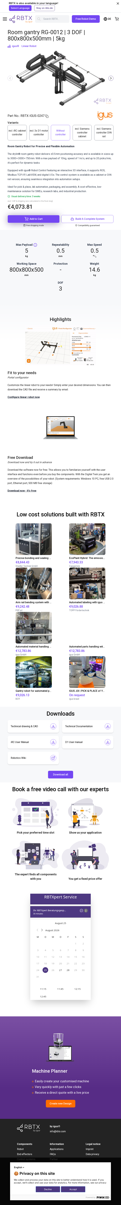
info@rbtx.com (58, 1131)
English (18, 1167)
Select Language (20, 8)
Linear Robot (29, 46)
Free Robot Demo (86, 18)
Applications (56, 1149)
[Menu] (4, 19)
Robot (20, 1149)
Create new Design (61, 1103)
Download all (60, 774)
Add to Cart (36, 218)
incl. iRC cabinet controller (17, 132)
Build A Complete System (89, 218)
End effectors (24, 1154)
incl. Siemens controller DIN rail (104, 132)
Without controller (60, 132)
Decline (48, 1189)
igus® (15, 46)
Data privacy (92, 1154)
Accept (73, 1189)
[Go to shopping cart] (117, 19)
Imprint (89, 1149)
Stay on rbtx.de (44, 8)
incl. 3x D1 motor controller (39, 132)
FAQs (53, 1154)
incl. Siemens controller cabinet (82, 132)
